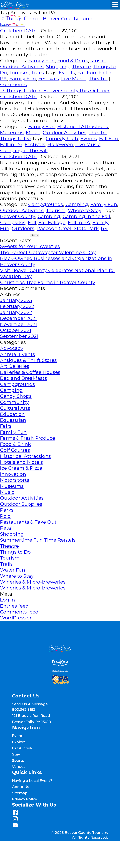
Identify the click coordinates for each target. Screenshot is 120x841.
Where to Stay (84, 210)
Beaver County (17, 216)
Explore (19, 742)
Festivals (48, 78)
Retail (7, 528)
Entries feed (14, 606)
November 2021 (18, 324)
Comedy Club (62, 138)
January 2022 (16, 312)
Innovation (13, 474)
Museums (12, 132)
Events (67, 73)
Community (14, 402)
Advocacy (11, 348)
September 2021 (19, 336)
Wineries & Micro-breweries (32, 582)
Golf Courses (15, 450)
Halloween (60, 144)
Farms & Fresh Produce (27, 438)
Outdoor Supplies (21, 504)
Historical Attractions (82, 126)
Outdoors (23, 228)
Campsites (12, 222)
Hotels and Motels (21, 462)
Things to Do (15, 138)
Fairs (5, 426)
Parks (6, 510)
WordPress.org (17, 618)
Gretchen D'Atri (18, 31)
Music (97, 61)
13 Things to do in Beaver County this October (55, 90)
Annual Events (17, 354)
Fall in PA (11, 144)
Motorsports (14, 480)
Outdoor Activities (22, 66)
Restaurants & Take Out (28, 522)
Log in (7, 600)
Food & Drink (72, 61)
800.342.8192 (23, 709)
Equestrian (13, 420)
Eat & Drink (22, 748)
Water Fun (12, 570)
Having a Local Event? (32, 780)
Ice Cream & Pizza (21, 468)
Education (12, 414)
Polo (5, 516)
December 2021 (18, 318)
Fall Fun (86, 73)
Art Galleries (14, 366)
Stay (16, 754)
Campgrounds (45, 204)
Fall (32, 222)
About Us (20, 787)
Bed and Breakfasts (23, 378)
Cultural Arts (15, 408)
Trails (37, 73)
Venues (18, 766)
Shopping (58, 66)
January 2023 (16, 300)
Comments (13, 84)
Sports (18, 760)
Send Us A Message (30, 704)
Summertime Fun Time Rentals (37, 540)
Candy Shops (16, 396)
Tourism (19, 73)
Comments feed (19, 612)
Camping (76, 204)
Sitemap (20, 793)
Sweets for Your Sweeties (30, 246)
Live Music (73, 78)
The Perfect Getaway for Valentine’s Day (48, 252)
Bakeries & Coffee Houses (30, 372)
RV (104, 228)
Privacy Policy (24, 799)
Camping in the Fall (24, 150)
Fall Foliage (51, 222)
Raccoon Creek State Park (68, 228)
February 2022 (17, 306)
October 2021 (15, 330)
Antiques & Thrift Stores (28, 360)
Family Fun (41, 61)
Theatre (81, 66)
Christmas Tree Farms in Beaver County (47, 282)
